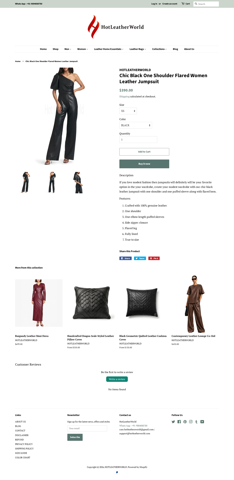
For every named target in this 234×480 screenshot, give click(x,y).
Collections (158, 49)
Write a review (117, 379)
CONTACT (20, 430)
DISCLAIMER (21, 435)
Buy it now (144, 164)
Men (67, 49)
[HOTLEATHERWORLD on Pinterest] (185, 422)
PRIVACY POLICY (24, 444)
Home (43, 49)
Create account (169, 3)
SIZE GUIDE (21, 453)
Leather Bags (137, 49)
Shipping (124, 96)
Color (122, 119)
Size (121, 105)
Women (81, 49)
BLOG (18, 426)
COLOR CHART (22, 457)
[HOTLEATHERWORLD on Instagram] (190, 422)
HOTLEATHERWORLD (116, 467)
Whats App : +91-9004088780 (28, 3)
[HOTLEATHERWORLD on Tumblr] (196, 422)
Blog (175, 49)
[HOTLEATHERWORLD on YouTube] (202, 422)
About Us (189, 49)
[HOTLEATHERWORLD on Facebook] (179, 422)
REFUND (19, 439)
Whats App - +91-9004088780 (133, 425)
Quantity (124, 133)
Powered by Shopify (137, 467)
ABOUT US (20, 421)
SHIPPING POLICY (24, 448)
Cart (188, 3)
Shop (55, 49)
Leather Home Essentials (108, 49)
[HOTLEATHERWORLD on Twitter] (173, 422)
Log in (154, 3)
